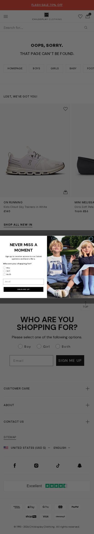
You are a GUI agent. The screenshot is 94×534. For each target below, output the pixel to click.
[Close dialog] (91, 239)
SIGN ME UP (23, 289)
